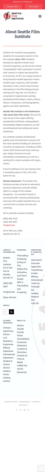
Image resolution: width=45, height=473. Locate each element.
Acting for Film (21, 264)
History (20, 325)
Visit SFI (35, 303)
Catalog (34, 293)
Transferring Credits (36, 272)
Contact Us (22, 355)
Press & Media (20, 360)
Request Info (35, 298)
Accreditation (22, 339)
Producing (21, 259)
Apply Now (36, 266)
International (36, 280)
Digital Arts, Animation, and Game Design (22, 274)
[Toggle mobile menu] (40, 16)
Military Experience (8, 349)
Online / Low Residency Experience (8, 339)
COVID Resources (22, 370)
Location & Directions (22, 350)
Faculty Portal (20, 334)
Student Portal (6, 373)
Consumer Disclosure (22, 344)
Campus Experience (8, 329)
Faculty (20, 329)
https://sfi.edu (9, 297)
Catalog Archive (6, 379)
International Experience (8, 356)
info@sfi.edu (9, 225)
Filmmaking (22, 255)
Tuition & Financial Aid (35, 286)
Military (34, 276)
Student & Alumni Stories (7, 364)
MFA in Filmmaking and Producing (22, 287)
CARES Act (22, 365)
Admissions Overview (36, 262)
